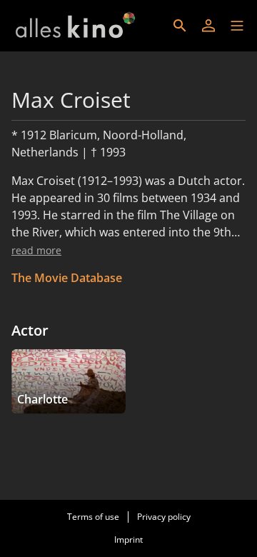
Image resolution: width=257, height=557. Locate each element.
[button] (237, 25)
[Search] (180, 25)
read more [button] (36, 250)
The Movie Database (66, 278)
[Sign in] (208, 25)
